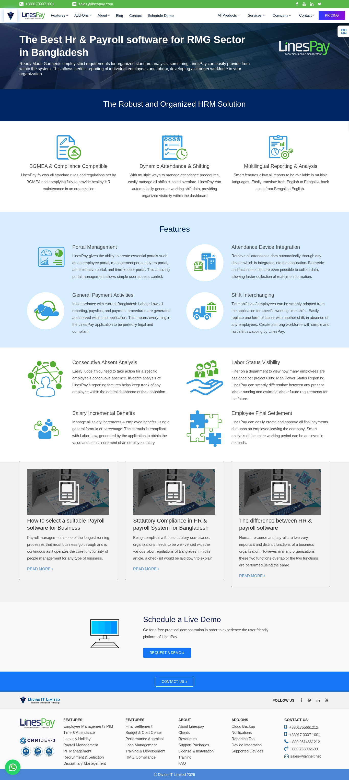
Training (184, 757)
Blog (119, 16)
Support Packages (193, 745)
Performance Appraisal (144, 739)
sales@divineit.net (305, 756)
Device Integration (246, 745)
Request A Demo (166, 653)
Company (280, 15)
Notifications (241, 733)
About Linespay (191, 726)
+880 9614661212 (305, 742)
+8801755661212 (303, 727)
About (102, 15)
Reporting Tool (243, 739)
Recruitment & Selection (83, 757)
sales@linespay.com (95, 4)
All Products (227, 15)
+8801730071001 (39, 4)
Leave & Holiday (77, 739)
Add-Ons (81, 15)
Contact (135, 16)
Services (255, 15)
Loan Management (141, 745)
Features (58, 15)
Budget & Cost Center (143, 733)
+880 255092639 (304, 749)
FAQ (182, 763)
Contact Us (173, 682)
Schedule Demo (161, 16)
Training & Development (145, 751)
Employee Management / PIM (88, 726)
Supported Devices (247, 751)
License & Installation (196, 751)
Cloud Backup (243, 726)
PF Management (77, 751)
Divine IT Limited (172, 774)
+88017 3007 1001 (304, 735)
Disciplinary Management (84, 763)
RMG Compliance (140, 757)
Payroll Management (80, 745)
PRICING (332, 15)
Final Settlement (138, 726)
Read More (39, 569)
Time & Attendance (79, 733)
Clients (184, 733)
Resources (187, 739)
